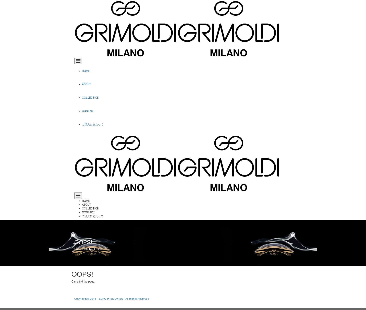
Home (78, 249)
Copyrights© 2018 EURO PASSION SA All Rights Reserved (111, 298)
